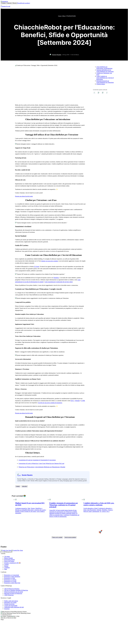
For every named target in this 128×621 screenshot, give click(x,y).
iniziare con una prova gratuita (49, 261)
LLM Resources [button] (7, 552)
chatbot (18, 486)
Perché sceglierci (25, 3)
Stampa (6, 566)
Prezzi (19, 3)
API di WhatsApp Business (11, 588)
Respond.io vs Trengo (10, 579)
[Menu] (1, 8)
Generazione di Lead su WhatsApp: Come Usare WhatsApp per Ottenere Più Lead (41, 463)
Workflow (56, 277)
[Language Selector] (1, 5)
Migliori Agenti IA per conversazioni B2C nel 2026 (30, 504)
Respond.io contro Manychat (12, 583)
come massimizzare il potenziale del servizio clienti (59, 282)
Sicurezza (6, 608)
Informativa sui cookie (10, 602)
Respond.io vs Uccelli (10, 581)
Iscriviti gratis (29, 196)
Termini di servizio (9, 604)
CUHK (83, 400)
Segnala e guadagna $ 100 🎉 (12, 563)
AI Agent (36, 266)
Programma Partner (9, 559)
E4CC (72, 400)
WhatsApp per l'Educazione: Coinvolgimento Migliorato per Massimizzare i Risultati (42, 467)
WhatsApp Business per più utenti (13, 592)
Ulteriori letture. (100, 84)
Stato (5, 569)
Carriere (6, 564)
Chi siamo (7, 556)
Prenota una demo (20, 196)
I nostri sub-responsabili (10, 605)
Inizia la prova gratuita (70, 537)
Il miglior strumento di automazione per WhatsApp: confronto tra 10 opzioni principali (63, 505)
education (24, 486)
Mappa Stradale (8, 558)
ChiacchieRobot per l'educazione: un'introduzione (104, 67)
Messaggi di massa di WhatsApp (13, 593)
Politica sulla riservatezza (11, 601)
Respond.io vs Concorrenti (11, 575)
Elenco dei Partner (9, 561)
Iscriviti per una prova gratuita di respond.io (50, 402)
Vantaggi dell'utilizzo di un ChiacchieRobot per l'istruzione (105, 70)
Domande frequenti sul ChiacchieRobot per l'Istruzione (105, 81)
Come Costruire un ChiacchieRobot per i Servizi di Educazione (105, 77)
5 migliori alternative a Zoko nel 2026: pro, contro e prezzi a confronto (98, 504)
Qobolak (77, 400)
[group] (64, 552)
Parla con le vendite (57, 537)
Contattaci (3, 6)
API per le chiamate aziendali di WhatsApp (16, 590)
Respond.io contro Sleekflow (12, 576)
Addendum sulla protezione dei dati (14, 607)
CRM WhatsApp (9, 595)
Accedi (8, 6)
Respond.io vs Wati (9, 578)
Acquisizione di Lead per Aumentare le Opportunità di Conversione (37, 460)
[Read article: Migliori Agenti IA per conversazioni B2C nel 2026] (16, 499)
